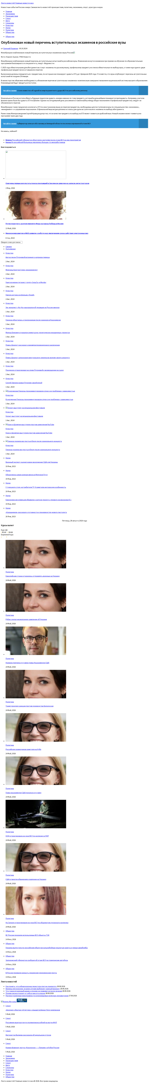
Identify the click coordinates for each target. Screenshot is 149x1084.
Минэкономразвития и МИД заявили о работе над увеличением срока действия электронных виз (47, 233)
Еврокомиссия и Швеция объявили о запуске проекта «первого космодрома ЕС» (38, 500)
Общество (10, 32)
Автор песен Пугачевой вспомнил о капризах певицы (28, 257)
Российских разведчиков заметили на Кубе (23, 749)
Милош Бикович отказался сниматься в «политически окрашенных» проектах (38, 332)
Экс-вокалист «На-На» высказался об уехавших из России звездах (32, 307)
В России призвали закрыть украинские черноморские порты (31, 973)
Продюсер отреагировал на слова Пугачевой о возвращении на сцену (35, 370)
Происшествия (12, 16)
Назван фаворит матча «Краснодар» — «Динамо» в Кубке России (32, 1047)
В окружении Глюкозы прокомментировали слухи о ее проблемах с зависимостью (39, 399)
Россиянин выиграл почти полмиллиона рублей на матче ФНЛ (31, 1022)
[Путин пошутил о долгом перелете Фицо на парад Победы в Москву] (36, 219)
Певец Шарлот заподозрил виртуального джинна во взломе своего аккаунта (38, 357)
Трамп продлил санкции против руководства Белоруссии (29, 706)
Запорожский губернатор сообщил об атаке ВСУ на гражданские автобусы (37, 960)
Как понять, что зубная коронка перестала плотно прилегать (31, 986)
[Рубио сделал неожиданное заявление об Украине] (36, 611)
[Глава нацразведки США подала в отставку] (36, 784)
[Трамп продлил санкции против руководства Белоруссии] (36, 697)
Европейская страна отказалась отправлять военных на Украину (33, 576)
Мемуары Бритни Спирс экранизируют (22, 270)
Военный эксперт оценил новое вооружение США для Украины (32, 462)
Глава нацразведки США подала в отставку (23, 792)
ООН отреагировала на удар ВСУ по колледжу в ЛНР (27, 836)
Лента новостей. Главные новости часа (17, 3)
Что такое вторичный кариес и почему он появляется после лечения (34, 991)
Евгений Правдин (10, 48)
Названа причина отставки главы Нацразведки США (27, 663)
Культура (9, 25)
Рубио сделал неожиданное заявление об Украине (26, 619)
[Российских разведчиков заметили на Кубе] (36, 741)
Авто (8, 21)
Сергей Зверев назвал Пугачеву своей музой (24, 383)
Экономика (10, 14)
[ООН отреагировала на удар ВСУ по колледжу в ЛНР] (36, 827)
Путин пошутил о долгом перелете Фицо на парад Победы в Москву (35, 223)
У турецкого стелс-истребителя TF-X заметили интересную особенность (36, 487)
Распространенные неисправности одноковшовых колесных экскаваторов (37, 995)
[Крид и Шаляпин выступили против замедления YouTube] (30, 424)
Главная (9, 11)
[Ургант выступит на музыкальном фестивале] (25, 408)
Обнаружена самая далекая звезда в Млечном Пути (26, 474)
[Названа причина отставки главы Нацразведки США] (36, 654)
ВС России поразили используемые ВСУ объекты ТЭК (27, 935)
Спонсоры (10, 23)
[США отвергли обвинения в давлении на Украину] (36, 871)
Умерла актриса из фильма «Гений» (20, 295)
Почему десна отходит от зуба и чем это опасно (25, 993)
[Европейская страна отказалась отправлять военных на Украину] (36, 568)
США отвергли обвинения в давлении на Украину (26, 879)
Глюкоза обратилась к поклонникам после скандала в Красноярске (33, 320)
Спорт (8, 18)
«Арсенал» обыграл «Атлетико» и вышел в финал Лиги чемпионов (33, 1010)
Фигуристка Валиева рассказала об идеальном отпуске (28, 1035)
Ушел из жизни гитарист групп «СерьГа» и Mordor (26, 282)
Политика (10, 30)
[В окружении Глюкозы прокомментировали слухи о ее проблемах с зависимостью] (40, 391)
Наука (8, 27)
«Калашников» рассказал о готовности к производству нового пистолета (36, 512)
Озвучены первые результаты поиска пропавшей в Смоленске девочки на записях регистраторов (47, 183)
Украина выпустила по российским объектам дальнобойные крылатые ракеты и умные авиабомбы (47, 947)
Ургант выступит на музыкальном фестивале (24, 416)
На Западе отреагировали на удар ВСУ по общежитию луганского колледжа (37, 922)
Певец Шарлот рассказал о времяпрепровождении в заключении (33, 345)
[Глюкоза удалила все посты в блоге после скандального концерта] (34, 441)
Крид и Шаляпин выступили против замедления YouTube (29, 433)
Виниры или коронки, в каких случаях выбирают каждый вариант (33, 988)
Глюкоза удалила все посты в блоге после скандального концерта (33, 449)
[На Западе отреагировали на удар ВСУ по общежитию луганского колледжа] (36, 914)
